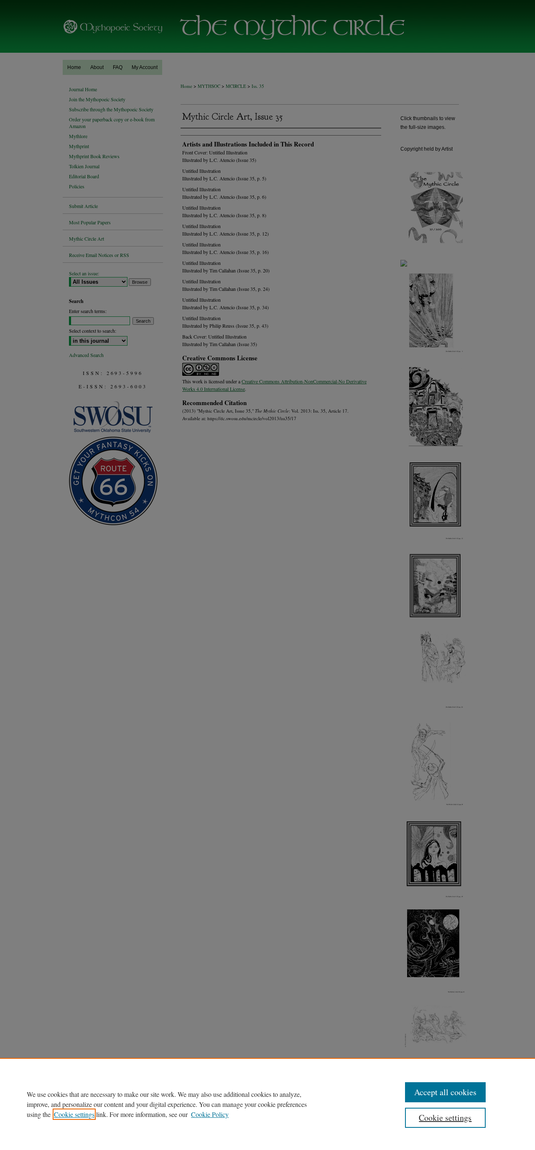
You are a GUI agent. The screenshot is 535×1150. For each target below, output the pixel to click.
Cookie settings (74, 1114)
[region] (267, 1104)
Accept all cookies (445, 1092)
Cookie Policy (210, 1114)
